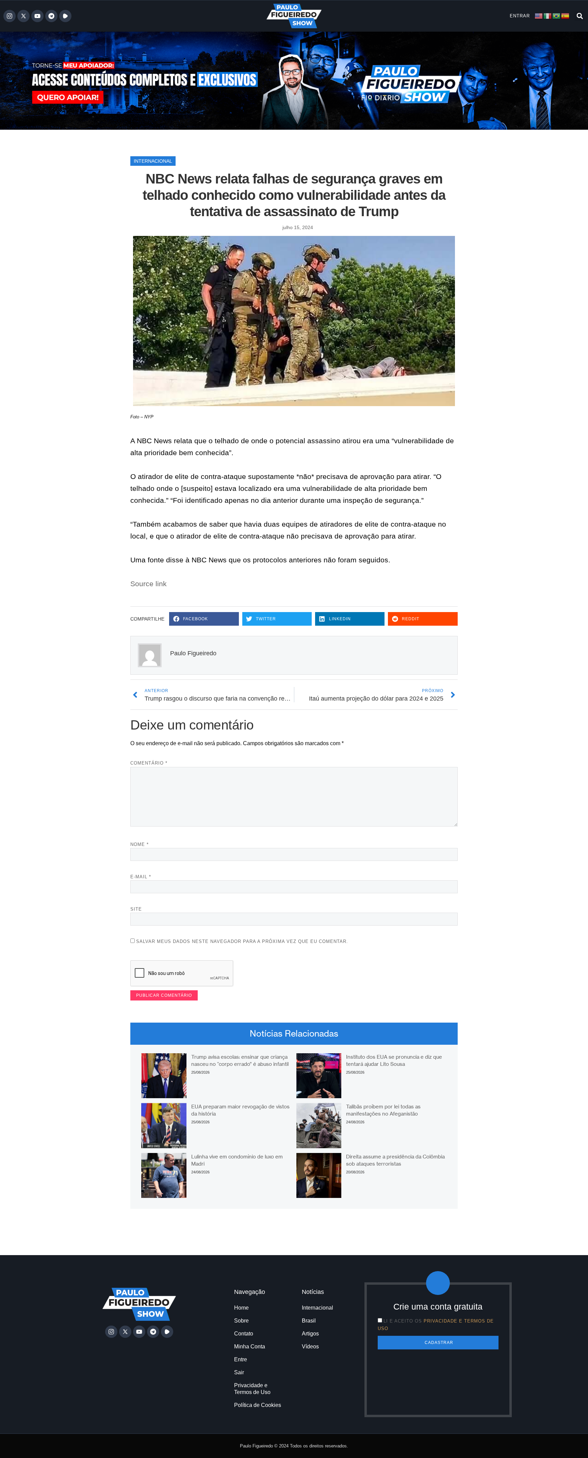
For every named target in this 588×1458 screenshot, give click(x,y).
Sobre (241, 1321)
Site (136, 909)
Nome (139, 844)
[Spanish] (565, 15)
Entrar (520, 15)
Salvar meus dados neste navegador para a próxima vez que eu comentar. (242, 941)
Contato (243, 1333)
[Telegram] (51, 16)
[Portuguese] (556, 15)
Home (241, 1308)
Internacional (153, 161)
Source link (148, 584)
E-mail (140, 876)
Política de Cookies (257, 1405)
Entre (240, 1359)
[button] (580, 16)
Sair (239, 1372)
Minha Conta (249, 1346)
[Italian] (547, 15)
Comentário (148, 763)
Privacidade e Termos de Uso (252, 1388)
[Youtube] (37, 16)
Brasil (309, 1321)
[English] (539, 15)
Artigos (310, 1333)
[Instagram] (9, 16)
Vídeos (310, 1346)
